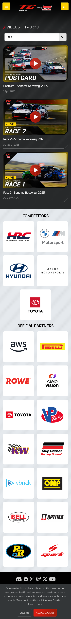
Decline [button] (24, 612)
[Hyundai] (18, 270)
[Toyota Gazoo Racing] (35, 304)
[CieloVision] (52, 380)
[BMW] (52, 236)
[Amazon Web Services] (18, 346)
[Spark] (52, 551)
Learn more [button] (35, 604)
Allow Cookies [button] (45, 612)
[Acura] (18, 236)
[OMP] (52, 483)
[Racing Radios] (18, 551)
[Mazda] (52, 270)
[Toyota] (18, 415)
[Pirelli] (52, 346)
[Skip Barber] (52, 449)
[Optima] (52, 517)
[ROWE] (18, 380)
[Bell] (18, 517)
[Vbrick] (18, 483)
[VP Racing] (52, 415)
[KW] (18, 449)
